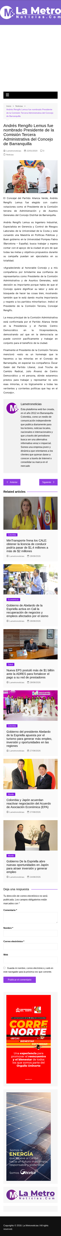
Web (5, 954)
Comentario (10, 910)
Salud (10, 664)
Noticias (10, 154)
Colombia (12, 535)
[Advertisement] (30, 59)
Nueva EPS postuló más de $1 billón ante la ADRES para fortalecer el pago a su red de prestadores (30, 674)
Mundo (11, 794)
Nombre (8, 928)
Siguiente (46, 482)
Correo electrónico (13, 941)
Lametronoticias (13, 151)
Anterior (13, 482)
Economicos (13, 599)
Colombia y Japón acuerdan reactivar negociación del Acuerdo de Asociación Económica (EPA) (29, 803)
